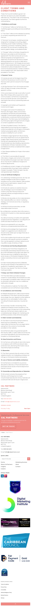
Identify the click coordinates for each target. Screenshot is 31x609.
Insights (3, 466)
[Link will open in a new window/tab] (2, 476)
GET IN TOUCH (9, 426)
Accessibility (3, 589)
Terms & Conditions (5, 584)
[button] (28, 458)
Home (3, 462)
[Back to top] (15, 604)
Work (17, 464)
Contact (18, 466)
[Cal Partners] (6, 2)
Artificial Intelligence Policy (6, 592)
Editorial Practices (4, 595)
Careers (3, 468)
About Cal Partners (6, 464)
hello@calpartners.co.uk (12, 401)
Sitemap (2, 597)
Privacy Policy (4, 587)
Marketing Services (21, 462)
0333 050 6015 (7, 398)
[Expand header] (29, 2)
